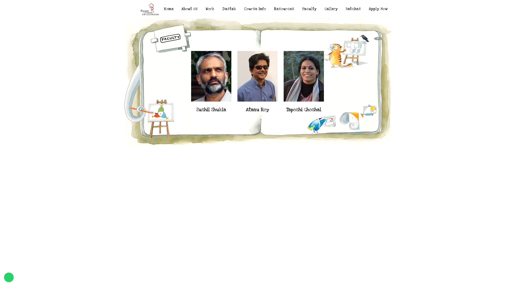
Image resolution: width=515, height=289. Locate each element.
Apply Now (378, 9)
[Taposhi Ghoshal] (257, 76)
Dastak (229, 9)
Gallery (331, 9)
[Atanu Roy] (211, 76)
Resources (284, 9)
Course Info (255, 9)
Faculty (309, 9)
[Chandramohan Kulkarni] (304, 76)
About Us (190, 9)
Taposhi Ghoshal (257, 110)
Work (210, 9)
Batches (353, 9)
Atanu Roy (211, 110)
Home (169, 9)
